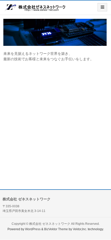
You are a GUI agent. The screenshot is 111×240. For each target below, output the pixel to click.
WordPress (33, 229)
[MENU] (102, 7)
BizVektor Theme (56, 229)
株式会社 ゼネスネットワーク (49, 224)
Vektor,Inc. (80, 229)
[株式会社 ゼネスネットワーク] (35, 9)
